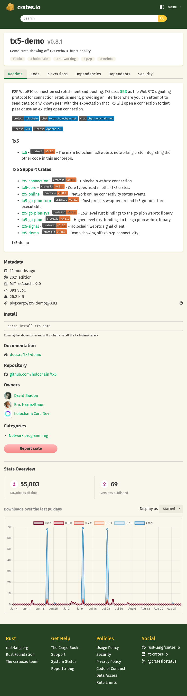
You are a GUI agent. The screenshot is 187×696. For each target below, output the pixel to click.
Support (58, 654)
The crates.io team (22, 661)
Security (145, 74)
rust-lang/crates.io (161, 647)
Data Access (106, 675)
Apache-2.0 (31, 283)
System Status (63, 661)
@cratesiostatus (159, 661)
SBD (123, 91)
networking (66, 59)
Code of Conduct (110, 668)
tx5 (25, 152)
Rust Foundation (20, 654)
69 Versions (57, 74)
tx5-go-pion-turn (36, 200)
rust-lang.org (17, 647)
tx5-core (29, 187)
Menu (172, 7)
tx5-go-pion (32, 219)
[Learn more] (181, 303)
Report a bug (62, 668)
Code (35, 74)
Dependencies (88, 74)
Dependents (119, 74)
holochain (39, 59)
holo (17, 59)
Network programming (28, 435)
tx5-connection (35, 181)
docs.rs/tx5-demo (25, 355)
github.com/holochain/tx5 (33, 374)
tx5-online (31, 194)
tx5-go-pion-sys (35, 213)
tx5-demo (30, 233)
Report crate (31, 448)
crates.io (28, 7)
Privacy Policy (108, 661)
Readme (15, 74)
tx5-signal (30, 226)
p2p (88, 59)
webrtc (106, 59)
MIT (13, 283)
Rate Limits (106, 682)
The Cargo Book (64, 647)
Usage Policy (107, 647)
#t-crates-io (155, 654)
